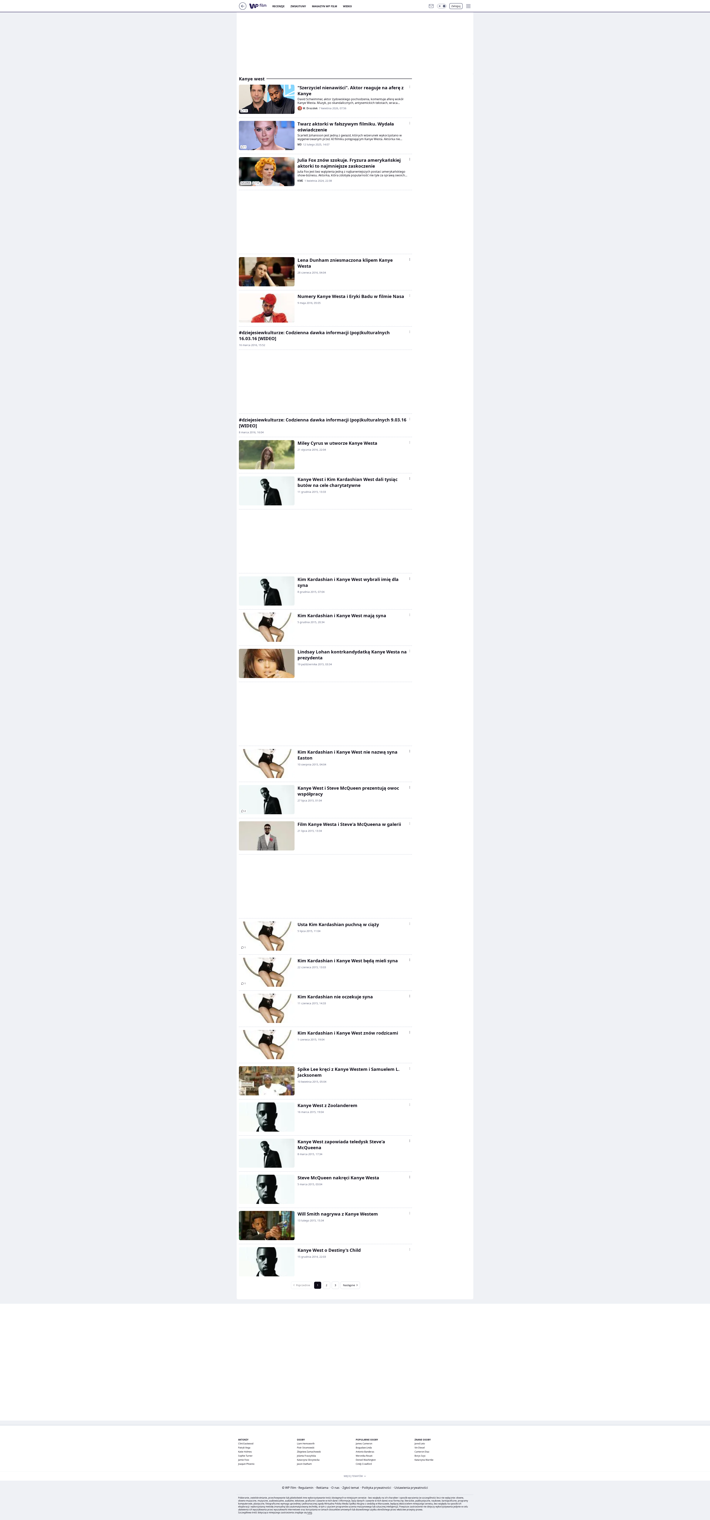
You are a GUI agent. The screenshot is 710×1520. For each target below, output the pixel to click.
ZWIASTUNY (298, 6)
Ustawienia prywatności (410, 1488)
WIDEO (347, 6)
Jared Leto (420, 1443)
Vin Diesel (420, 1447)
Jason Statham (304, 1463)
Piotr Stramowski (305, 1447)
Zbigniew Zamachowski (309, 1451)
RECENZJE (278, 6)
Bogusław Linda (364, 1447)
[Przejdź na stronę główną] (242, 9)
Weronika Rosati (364, 1455)
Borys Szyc (420, 1455)
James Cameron (364, 1443)
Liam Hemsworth (306, 1443)
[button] (441, 6)
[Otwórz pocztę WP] (431, 6)
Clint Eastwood (245, 1443)
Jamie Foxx (243, 1459)
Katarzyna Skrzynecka (308, 1459)
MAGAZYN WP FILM (324, 6)
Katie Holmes (245, 1451)
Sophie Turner (245, 1455)
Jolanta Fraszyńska (306, 1455)
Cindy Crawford (364, 1463)
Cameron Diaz (422, 1451)
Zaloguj (456, 6)
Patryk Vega (244, 1447)
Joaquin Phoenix (246, 1463)
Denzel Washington (366, 1459)
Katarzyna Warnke (424, 1459)
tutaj (309, 1512)
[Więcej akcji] (410, 87)
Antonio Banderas (365, 1451)
